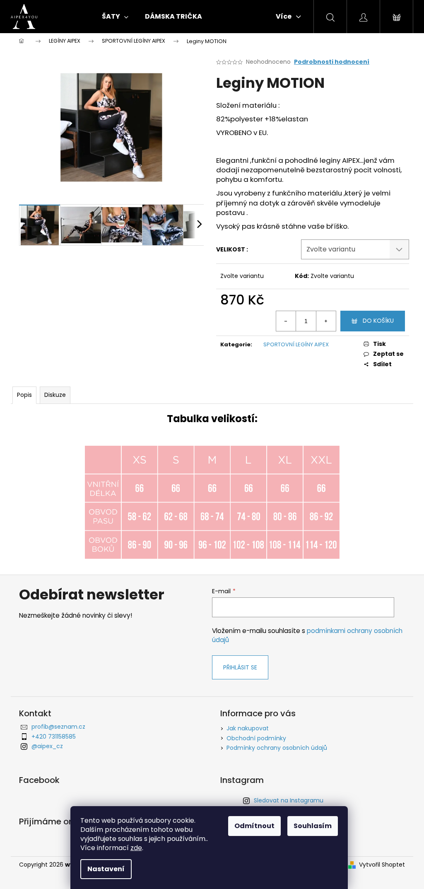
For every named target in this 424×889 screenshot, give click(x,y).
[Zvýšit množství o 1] (326, 321)
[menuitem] (115, 16)
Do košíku (378, 320)
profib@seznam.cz (58, 726)
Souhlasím (313, 826)
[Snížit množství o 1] (286, 321)
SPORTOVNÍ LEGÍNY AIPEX (296, 344)
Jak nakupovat (247, 728)
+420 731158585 (53, 736)
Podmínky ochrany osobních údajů (276, 748)
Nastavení (106, 869)
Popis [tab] (24, 395)
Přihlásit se (240, 667)
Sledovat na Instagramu (288, 800)
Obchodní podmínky (256, 738)
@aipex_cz (47, 746)
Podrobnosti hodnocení (331, 62)
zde (136, 848)
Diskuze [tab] (55, 395)
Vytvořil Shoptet (382, 865)
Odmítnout (254, 826)
